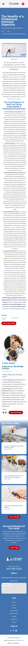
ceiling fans (6, 276)
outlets (16, 156)
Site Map (10, 643)
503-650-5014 (14, 569)
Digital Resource (20, 640)
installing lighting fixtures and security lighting (15, 270)
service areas (14, 619)
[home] (14, 4)
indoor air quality (14, 613)
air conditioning (14, 610)
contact (14, 622)
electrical (14, 616)
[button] (3, 4)
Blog (8, 31)
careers (14, 605)
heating (14, 607)
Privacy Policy (16, 643)
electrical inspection (14, 77)
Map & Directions (14, 580)
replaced (6, 223)
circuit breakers (11, 227)
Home (2, 31)
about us (14, 602)
